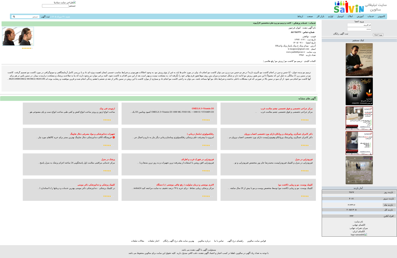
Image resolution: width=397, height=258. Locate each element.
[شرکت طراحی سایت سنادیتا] (65, 2)
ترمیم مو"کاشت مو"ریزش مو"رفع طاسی (283, 61)
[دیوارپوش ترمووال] (359, 154)
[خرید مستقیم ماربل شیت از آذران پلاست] (359, 129)
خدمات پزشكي (300, 23)
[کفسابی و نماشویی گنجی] (359, 184)
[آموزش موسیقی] (359, 76)
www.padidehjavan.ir (295, 52)
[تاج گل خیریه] (359, 105)
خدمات (312, 23)
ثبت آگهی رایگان (340, 34)
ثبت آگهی (45, 16)
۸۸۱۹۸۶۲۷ (296, 32)
